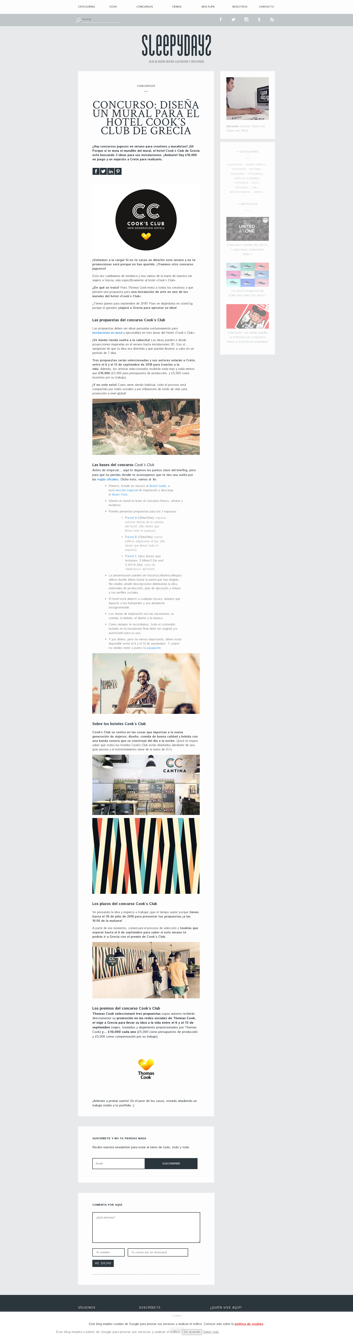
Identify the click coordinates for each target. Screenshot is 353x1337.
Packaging (237, 174)
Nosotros (239, 7)
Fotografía (255, 174)
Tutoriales (241, 183)
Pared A (131, 518)
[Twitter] (103, 172)
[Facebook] (96, 172)
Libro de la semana (246, 178)
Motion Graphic (240, 192)
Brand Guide (157, 486)
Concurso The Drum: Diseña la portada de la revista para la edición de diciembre (247, 337)
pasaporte (154, 648)
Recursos (242, 187)
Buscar (78, 20)
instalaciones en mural (107, 333)
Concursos (144, 7)
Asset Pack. (120, 494)
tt (234, 19)
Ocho (113, 7)
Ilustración (234, 164)
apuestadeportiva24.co (14, 1304)
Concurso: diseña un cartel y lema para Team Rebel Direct (247, 249)
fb (221, 19)
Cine (254, 187)
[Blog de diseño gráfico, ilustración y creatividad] (176, 48)
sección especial (127, 490)
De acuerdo (192, 1332)
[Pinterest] (118, 172)
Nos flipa (208, 7)
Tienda (176, 7)
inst (247, 19)
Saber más (211, 1332)
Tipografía (239, 169)
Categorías (86, 7)
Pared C (131, 556)
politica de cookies (249, 1324)
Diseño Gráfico (255, 164)
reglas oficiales (107, 479)
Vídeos (258, 192)
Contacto (266, 7)
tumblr (259, 19)
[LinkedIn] (110, 172)
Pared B (131, 537)
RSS (272, 19)
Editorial (255, 169)
